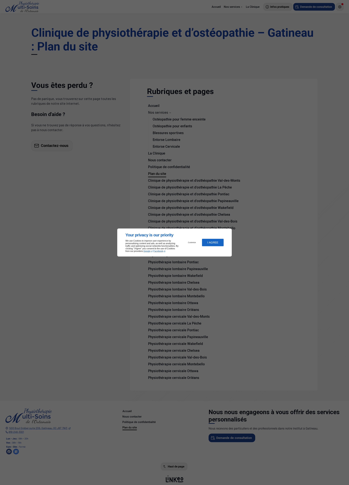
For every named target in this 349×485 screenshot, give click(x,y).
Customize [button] (192, 242)
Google (147, 251)
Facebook (158, 251)
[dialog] (174, 242)
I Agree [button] (212, 242)
